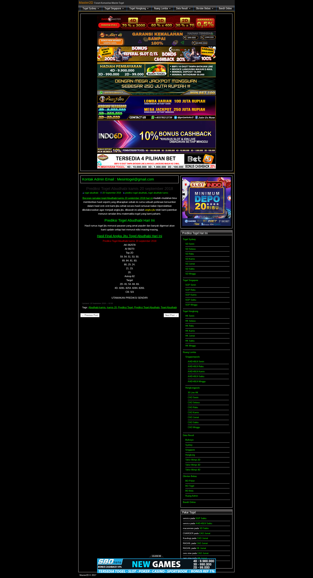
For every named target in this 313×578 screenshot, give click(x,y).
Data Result (182, 8)
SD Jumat (190, 264)
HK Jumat (190, 336)
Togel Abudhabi (169, 307)
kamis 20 (112, 307)
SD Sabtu (189, 269)
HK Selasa (190, 321)
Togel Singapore (112, 8)
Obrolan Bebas (203, 8)
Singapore (190, 450)
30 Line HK (193, 392)
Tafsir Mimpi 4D (192, 470)
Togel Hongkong (137, 8)
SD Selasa (190, 249)
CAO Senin (193, 397)
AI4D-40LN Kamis (196, 371)
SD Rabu (189, 254)
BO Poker (190, 481)
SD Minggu (190, 274)
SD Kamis (190, 259)
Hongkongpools (192, 388)
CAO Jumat (193, 417)
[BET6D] (156, 168)
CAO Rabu (193, 407)
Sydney (189, 445)
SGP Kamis (191, 295)
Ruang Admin (191, 496)
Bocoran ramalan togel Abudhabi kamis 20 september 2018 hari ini (117, 198)
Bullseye (189, 440)
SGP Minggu (191, 305)
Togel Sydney (89, 8)
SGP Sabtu (190, 300)
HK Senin (189, 316)
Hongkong (190, 455)
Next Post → (171, 315)
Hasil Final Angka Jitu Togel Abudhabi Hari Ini (129, 236)
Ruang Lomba (161, 8)
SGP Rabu (190, 290)
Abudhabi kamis (97, 307)
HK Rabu (189, 326)
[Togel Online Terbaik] (156, 572)
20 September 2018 (112, 193)
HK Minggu (190, 345)
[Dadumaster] (156, 29)
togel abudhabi (91, 193)
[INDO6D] (156, 152)
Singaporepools (192, 357)
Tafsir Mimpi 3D (192, 465)
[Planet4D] (156, 45)
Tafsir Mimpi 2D (192, 460)
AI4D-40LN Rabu (196, 366)
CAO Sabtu (193, 422)
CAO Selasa (194, 402)
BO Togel (189, 486)
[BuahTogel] (156, 94)
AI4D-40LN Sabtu (196, 376)
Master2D (86, 2)
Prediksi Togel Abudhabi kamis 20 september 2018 (129, 188)
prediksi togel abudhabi (136, 193)
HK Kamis (190, 331)
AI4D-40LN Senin (196, 361)
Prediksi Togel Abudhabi (146, 307)
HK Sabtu (189, 341)
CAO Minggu (194, 427)
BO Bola (189, 491)
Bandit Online (225, 8)
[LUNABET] (156, 60)
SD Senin (189, 244)
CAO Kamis (193, 412)
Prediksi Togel (125, 307)
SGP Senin (190, 285)
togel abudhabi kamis (158, 193)
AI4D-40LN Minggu (197, 381)
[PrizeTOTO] (156, 118)
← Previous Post (90, 315)
